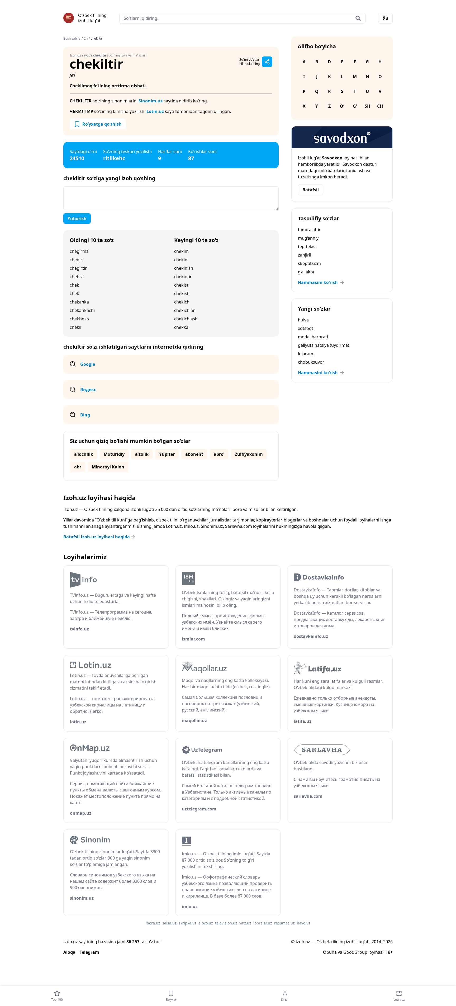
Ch (86, 38)
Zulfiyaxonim (249, 454)
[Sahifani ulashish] (267, 61)
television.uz (226, 923)
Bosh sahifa (71, 38)
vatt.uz (245, 923)
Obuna (330, 952)
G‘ (355, 106)
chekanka (79, 302)
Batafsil (310, 190)
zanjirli (304, 255)
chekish (181, 293)
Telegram (89, 952)
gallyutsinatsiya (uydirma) (323, 345)
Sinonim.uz (151, 101)
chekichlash (186, 319)
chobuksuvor (311, 362)
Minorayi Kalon (108, 467)
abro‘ (219, 454)
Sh (367, 106)
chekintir (183, 276)
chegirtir (78, 268)
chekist (181, 285)
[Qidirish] (358, 18)
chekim (181, 251)
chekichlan (185, 310)
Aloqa (69, 952)
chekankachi (82, 310)
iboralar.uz (262, 923)
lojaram (305, 354)
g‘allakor (306, 272)
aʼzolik (142, 454)
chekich (181, 302)
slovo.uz (206, 923)
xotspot (305, 328)
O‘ (342, 106)
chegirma (79, 251)
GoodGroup (355, 952)
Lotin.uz (155, 111)
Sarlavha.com (238, 526)
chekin (180, 260)
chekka (181, 327)
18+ (389, 952)
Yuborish (77, 218)
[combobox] (242, 18)
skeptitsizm (309, 263)
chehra (77, 276)
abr (77, 467)
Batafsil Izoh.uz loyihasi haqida (96, 537)
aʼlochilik (83, 454)
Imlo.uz (191, 526)
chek (74, 285)
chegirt (77, 260)
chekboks (79, 319)
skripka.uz (188, 923)
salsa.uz (169, 923)
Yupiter (167, 454)
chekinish (183, 268)
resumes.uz (284, 923)
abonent (194, 454)
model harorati (313, 337)
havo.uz (304, 923)
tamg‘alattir (309, 229)
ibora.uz (153, 923)
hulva (303, 320)
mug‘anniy (308, 238)
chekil (75, 327)
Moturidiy (114, 454)
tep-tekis (306, 246)
